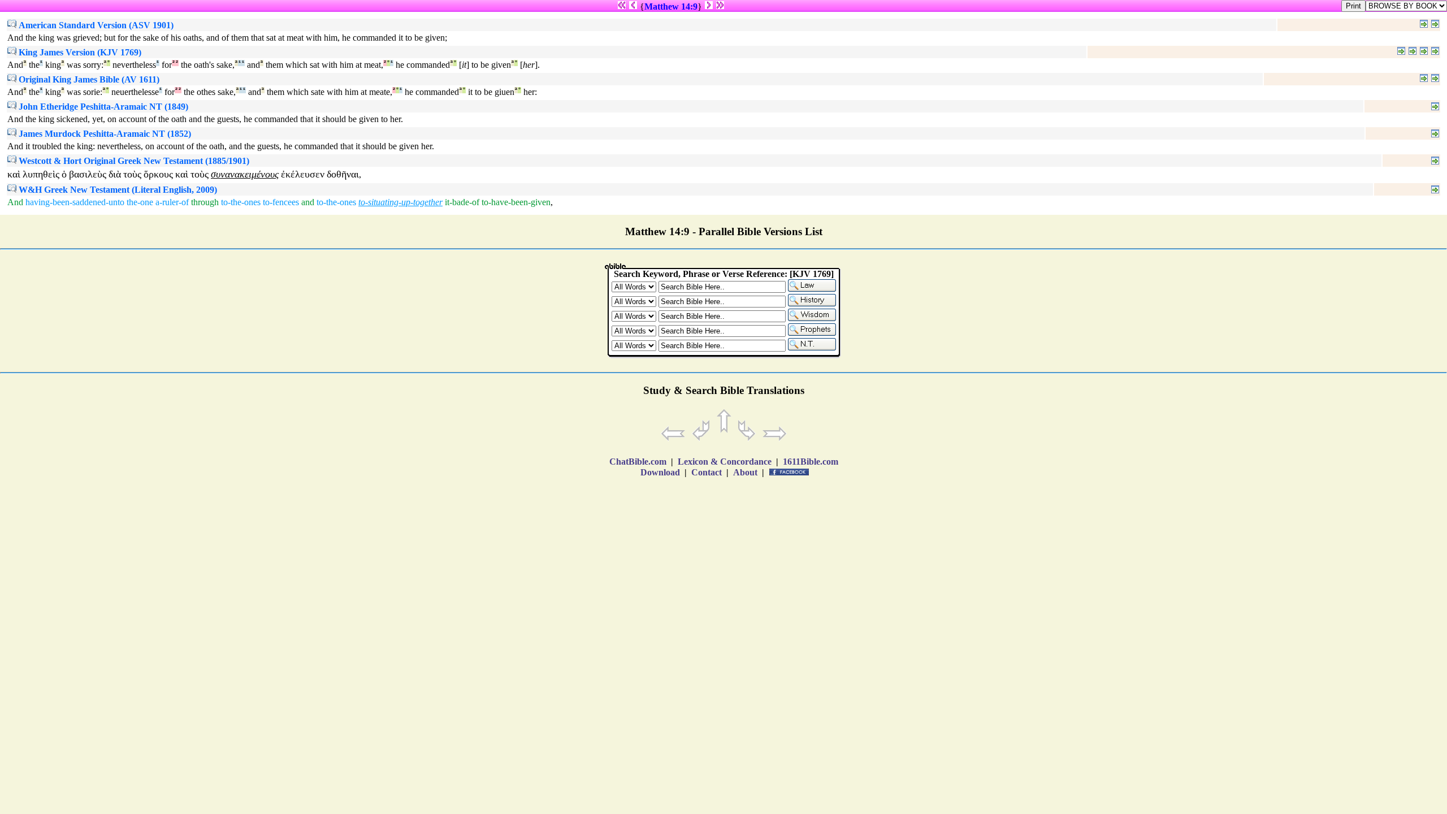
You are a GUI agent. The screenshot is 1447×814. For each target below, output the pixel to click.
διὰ (115, 174)
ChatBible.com (638, 461)
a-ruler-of (172, 202)
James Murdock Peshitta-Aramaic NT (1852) (103, 133)
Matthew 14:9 (670, 6)
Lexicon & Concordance (724, 461)
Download (660, 472)
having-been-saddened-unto (74, 202)
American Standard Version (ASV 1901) (95, 25)
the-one (140, 202)
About (745, 472)
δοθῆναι (343, 174)
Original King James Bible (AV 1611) (87, 79)
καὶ (13, 174)
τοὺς (132, 174)
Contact (706, 472)
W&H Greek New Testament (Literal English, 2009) (116, 189)
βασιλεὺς (87, 174)
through (205, 202)
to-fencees (281, 202)
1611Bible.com (811, 461)
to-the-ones (241, 202)
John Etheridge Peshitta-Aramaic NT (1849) (102, 106)
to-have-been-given (516, 202)
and (307, 202)
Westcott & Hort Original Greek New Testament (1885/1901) (132, 161)
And (15, 202)
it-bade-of (462, 202)
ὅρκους (158, 174)
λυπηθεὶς (41, 174)
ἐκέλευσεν (302, 174)
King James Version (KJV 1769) (78, 52)
